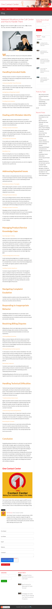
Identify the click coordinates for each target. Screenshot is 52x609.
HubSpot (34, 606)
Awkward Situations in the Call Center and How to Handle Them (44, 163)
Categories (39, 39)
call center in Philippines (11, 27)
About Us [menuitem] (9, 9)
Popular (43, 36)
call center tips (20, 27)
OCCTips (3, 27)
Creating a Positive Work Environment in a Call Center (44, 117)
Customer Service (44, 99)
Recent (38, 36)
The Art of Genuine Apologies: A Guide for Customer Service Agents (44, 168)
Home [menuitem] (3, 9)
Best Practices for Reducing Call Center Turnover (43, 122)
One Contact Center (20, 25)
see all (37, 107)
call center (29, 25)
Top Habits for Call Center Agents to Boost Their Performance (44, 173)
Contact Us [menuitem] (15, 9)
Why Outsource (43, 94)
